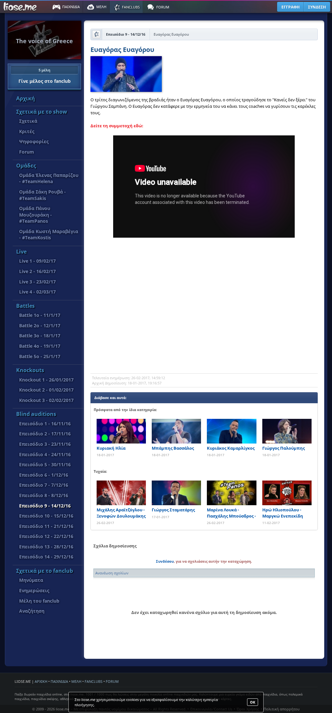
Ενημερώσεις (34, 590)
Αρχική (25, 98)
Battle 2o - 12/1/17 (39, 325)
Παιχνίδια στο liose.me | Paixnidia (21, 7)
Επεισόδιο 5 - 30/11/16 (45, 464)
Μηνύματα (31, 580)
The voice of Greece (44, 41)
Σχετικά (28, 121)
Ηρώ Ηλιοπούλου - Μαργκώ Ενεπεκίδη (282, 513)
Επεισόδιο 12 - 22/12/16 (46, 536)
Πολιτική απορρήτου (282, 709)
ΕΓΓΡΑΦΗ (290, 7)
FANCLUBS (93, 681)
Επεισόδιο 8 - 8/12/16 (43, 495)
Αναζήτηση (31, 611)
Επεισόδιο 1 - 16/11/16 (45, 423)
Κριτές (26, 131)
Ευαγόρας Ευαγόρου (122, 50)
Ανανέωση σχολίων (111, 572)
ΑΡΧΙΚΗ (41, 681)
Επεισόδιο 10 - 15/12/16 (46, 516)
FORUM (112, 681)
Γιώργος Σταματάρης (173, 510)
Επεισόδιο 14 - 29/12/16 (46, 557)
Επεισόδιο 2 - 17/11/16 (45, 434)
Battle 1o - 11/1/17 (39, 315)
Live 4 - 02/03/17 (37, 292)
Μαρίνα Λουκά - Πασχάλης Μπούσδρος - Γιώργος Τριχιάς (231, 513)
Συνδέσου (165, 561)
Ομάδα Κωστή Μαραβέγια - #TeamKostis (48, 234)
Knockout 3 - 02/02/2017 (46, 400)
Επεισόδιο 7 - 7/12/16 (43, 485)
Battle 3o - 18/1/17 (39, 335)
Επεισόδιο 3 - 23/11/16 (45, 444)
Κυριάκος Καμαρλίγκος (231, 448)
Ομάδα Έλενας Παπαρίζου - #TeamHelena (48, 178)
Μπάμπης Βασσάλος (173, 448)
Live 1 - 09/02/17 (37, 261)
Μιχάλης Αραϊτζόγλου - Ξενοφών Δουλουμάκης (121, 513)
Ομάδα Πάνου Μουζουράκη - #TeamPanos (35, 214)
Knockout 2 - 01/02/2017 (46, 390)
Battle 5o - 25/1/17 (39, 356)
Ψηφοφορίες (34, 141)
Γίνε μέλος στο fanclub (44, 76)
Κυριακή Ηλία (111, 448)
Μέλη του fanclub (39, 601)
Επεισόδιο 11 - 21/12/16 (46, 526)
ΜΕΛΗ (76, 681)
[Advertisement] (203, 321)
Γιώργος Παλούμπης (283, 448)
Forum (26, 152)
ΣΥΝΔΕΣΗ (317, 7)
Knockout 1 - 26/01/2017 (46, 380)
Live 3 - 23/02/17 (37, 282)
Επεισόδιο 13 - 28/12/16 (46, 547)
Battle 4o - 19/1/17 (39, 346)
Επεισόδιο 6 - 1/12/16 (43, 475)
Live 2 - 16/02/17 (37, 271)
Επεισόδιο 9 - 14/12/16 (45, 506)
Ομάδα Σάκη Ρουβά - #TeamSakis (42, 195)
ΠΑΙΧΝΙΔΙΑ (59, 681)
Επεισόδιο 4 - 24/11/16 (45, 454)
